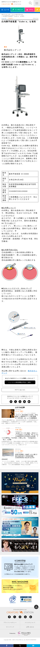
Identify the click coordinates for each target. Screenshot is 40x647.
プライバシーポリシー (10, 622)
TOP (36, 607)
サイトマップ (10, 627)
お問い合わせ (30, 627)
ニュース (4, 18)
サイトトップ (6, 14)
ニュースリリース (17, 14)
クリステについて (30, 622)
